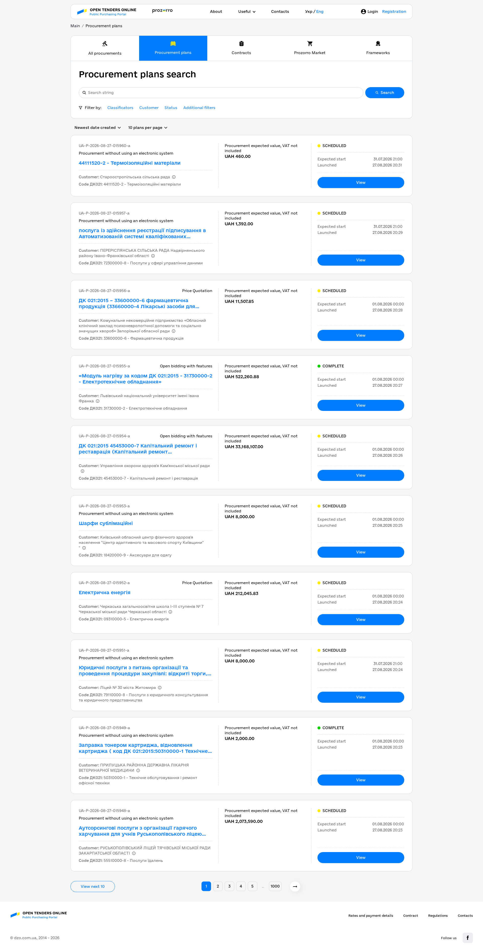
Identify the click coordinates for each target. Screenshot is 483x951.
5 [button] (252, 886)
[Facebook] (468, 938)
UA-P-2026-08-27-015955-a (104, 366)
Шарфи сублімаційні (106, 523)
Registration (394, 11)
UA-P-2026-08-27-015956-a (104, 291)
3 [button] (229, 886)
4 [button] (241, 886)
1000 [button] (275, 886)
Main (75, 26)
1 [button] (206, 886)
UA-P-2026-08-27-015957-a (104, 213)
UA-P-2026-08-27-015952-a (104, 583)
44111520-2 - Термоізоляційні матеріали (130, 163)
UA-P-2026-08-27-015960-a (104, 146)
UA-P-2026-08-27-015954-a (104, 436)
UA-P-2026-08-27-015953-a (104, 506)
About (216, 11)
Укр (308, 11)
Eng (320, 11)
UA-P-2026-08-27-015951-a (104, 650)
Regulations (438, 915)
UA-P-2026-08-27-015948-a (104, 810)
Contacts (280, 11)
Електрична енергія (105, 592)
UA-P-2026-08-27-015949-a (104, 728)
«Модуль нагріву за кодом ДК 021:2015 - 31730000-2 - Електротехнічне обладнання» (145, 378)
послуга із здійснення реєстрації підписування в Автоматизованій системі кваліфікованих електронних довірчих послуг (142, 233)
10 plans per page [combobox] (145, 127)
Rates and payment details (370, 915)
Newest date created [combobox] (95, 127)
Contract (410, 915)
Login (373, 11)
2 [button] (218, 886)
